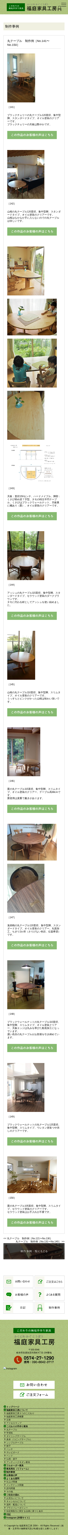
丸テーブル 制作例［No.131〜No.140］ (38, 1241)
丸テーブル (11, 1429)
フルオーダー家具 (15, 1465)
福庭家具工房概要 (15, 1416)
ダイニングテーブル (16, 1436)
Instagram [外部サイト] (17, 1517)
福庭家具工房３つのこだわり (20, 1413)
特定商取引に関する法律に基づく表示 (24, 1511)
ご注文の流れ (12, 1495)
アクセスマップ (13, 1423)
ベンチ (9, 1449)
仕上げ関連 (11, 1482)
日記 (8, 1514)
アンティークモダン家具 (18, 1462)
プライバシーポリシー (17, 1508)
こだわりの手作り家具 (17, 1426)
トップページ (12, 1407)
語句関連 (10, 1488)
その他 (9, 1491)
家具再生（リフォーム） (18, 1469)
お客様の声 (11, 1475)
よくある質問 (12, 1478)
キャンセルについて (16, 1501)
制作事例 (10, 1472)
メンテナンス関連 (15, 1485)
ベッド (9, 1455)
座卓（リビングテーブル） (19, 1439)
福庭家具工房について (17, 1410)
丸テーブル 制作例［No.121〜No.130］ (29, 1238)
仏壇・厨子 (11, 1459)
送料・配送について (16, 1504)
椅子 (8, 1446)
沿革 (8, 1420)
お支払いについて (15, 1498)
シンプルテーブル (15, 1442)
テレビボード (12, 1452)
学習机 (9, 1433)
